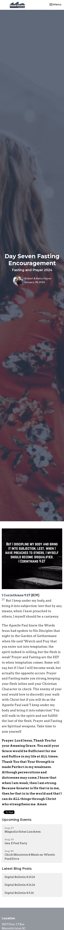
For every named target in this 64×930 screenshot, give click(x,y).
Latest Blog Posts (17, 869)
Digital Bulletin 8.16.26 (20, 884)
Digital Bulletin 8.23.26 (20, 877)
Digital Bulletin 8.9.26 (19, 892)
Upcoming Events (16, 820)
